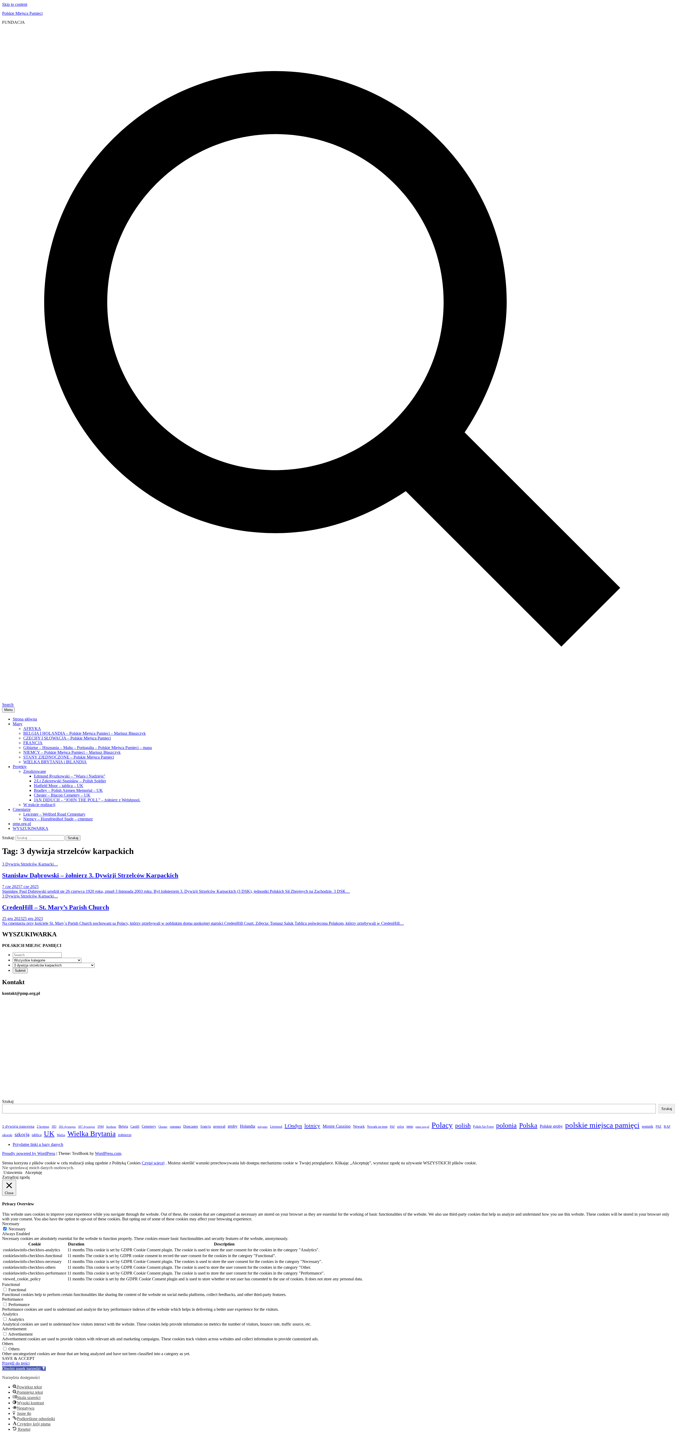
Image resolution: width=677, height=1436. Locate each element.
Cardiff (134, 1126)
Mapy (17, 724)
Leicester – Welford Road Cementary (54, 814)
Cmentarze (22, 809)
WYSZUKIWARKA (30, 828)
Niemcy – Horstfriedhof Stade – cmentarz (58, 819)
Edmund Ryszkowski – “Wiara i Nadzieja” (69, 776)
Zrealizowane (34, 771)
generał (219, 1126)
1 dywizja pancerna (18, 1126)
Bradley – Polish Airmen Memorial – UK (68, 790)
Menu (8, 710)
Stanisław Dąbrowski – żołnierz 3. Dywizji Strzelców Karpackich (90, 875)
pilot (400, 1126)
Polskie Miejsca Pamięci (22, 13)
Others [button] (7, 1343)
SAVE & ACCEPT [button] (18, 1358)
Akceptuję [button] (33, 1172)
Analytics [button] (10, 1314)
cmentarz (175, 1126)
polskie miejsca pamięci (602, 1125)
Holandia (247, 1126)
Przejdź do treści (16, 1363)
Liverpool (276, 1126)
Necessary (17, 1229)
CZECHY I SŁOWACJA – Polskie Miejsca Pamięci (67, 738)
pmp (409, 1126)
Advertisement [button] (14, 1329)
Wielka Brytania (91, 1134)
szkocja (22, 1134)
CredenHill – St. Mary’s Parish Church (55, 907)
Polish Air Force (483, 1126)
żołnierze (124, 1135)
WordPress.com (108, 1153)
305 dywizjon (67, 1126)
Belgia (123, 1126)
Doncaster (190, 1126)
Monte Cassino (337, 1126)
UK (49, 1134)
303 (54, 1126)
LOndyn (293, 1126)
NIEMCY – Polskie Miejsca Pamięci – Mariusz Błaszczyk (72, 752)
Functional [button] (11, 1284)
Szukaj (7, 1101)
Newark (359, 1126)
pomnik (647, 1126)
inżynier (263, 1126)
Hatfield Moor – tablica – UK (58, 785)
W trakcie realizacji (39, 804)
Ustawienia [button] (12, 1172)
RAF (667, 1126)
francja (205, 1126)
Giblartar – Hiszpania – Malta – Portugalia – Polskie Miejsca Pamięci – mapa (87, 747)
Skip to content (14, 4)
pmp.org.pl (22, 823)
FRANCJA (33, 743)
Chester (162, 1126)
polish (463, 1125)
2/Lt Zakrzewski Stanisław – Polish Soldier (70, 781)
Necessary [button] (10, 1223)
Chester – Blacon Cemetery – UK (62, 795)
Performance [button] (12, 1299)
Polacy (442, 1125)
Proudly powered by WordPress (28, 1153)
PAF (392, 1126)
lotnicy (312, 1126)
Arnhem (111, 1126)
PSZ (658, 1126)
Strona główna (25, 719)
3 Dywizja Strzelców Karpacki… (30, 864)
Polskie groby (551, 1126)
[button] (24, 1368)
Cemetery (149, 1126)
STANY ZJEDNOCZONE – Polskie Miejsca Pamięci (68, 757)
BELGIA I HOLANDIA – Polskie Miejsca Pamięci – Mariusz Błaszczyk (84, 733)
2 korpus (43, 1126)
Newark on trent (377, 1126)
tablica (37, 1135)
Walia (61, 1135)
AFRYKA (32, 728)
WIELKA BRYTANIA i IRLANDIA (55, 762)
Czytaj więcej (153, 1163)
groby (232, 1126)
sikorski (7, 1135)
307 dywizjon (86, 1126)
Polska (528, 1125)
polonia (506, 1125)
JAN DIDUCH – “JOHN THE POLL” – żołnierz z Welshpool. (87, 800)
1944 (100, 1126)
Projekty (20, 766)
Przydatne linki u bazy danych (38, 1144)
